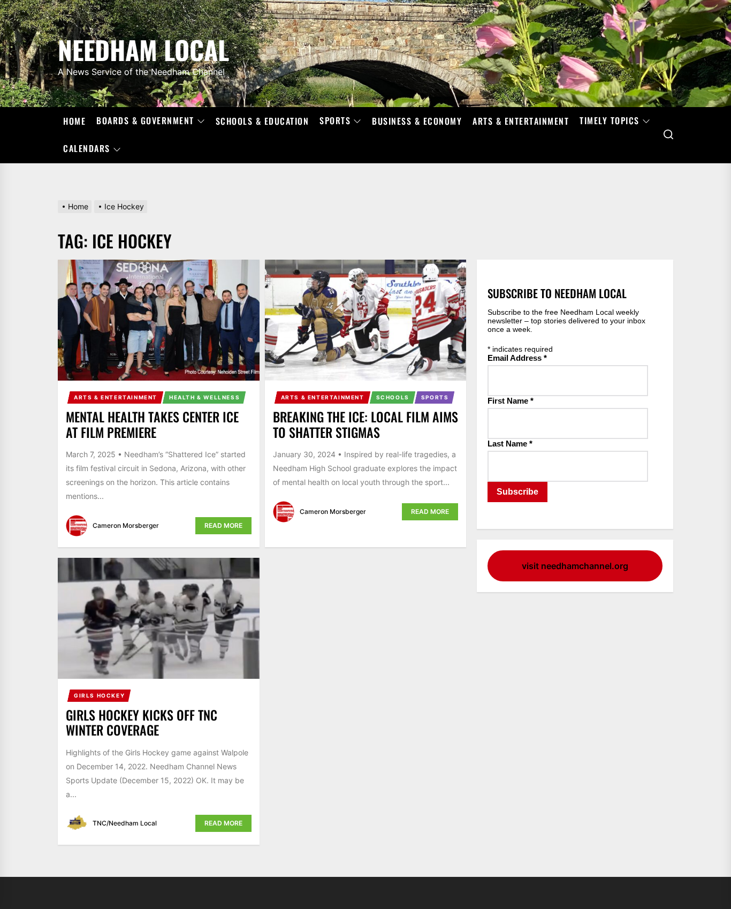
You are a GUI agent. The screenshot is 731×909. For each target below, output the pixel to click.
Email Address (517, 357)
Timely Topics (609, 121)
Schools (392, 397)
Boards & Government (145, 121)
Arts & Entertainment (521, 121)
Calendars (86, 149)
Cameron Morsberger (126, 525)
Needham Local (143, 48)
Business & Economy (417, 121)
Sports (335, 121)
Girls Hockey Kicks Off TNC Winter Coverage (141, 722)
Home (74, 121)
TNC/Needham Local (125, 823)
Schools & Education (262, 121)
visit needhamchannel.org (575, 565)
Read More (223, 525)
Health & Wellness (204, 397)
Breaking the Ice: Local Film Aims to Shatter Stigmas (365, 424)
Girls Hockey (99, 695)
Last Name (510, 443)
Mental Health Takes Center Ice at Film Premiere (152, 424)
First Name (511, 400)
